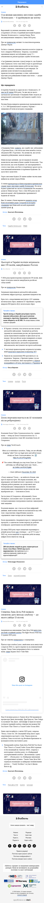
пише (9, 445)
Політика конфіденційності (22, 856)
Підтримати (22, 2)
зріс (17, 532)
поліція (17, 381)
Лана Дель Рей (13, 785)
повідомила (18, 640)
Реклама (28, 838)
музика (22, 785)
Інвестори (28, 835)
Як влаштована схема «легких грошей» (21, 318)
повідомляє (11, 42)
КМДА (25, 226)
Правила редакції (22, 851)
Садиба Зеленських (14, 226)
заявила (18, 148)
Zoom (10, 575)
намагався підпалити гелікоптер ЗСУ (22, 352)
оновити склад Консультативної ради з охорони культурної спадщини (19, 203)
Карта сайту (28, 840)
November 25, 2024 (29, 472)
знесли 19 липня (7, 92)
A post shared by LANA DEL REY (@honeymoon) (22, 709)
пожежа (10, 381)
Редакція (28, 832)
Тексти (15, 835)
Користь (15, 838)
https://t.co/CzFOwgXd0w (22, 458)
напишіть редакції (22, 895)
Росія (24, 381)
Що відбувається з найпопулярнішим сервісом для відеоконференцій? (20, 551)
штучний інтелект (20, 575)
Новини (15, 832)
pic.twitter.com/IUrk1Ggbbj (22, 467)
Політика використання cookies (22, 859)
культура (30, 785)
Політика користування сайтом (22, 854)
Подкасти (16, 840)
